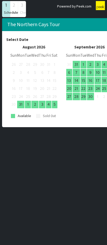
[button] (6, 9)
